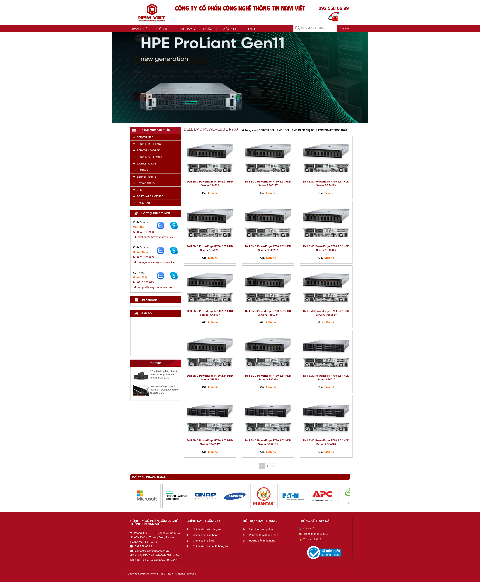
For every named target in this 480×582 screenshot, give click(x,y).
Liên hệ (251, 28)
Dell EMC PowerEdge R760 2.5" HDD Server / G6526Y (268, 248)
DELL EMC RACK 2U (296, 130)
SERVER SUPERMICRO (150, 156)
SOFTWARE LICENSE (149, 196)
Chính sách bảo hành (205, 534)
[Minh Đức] (174, 225)
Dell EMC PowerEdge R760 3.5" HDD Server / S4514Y (210, 442)
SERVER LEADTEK (147, 150)
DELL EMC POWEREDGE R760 (328, 130)
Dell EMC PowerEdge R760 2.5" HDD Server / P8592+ (268, 377)
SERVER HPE (144, 137)
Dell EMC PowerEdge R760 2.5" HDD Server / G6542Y (326, 248)
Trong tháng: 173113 (316, 533)
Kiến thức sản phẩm (261, 529)
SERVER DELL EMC (148, 143)
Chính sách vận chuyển (207, 529)
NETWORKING (145, 183)
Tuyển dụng (229, 28)
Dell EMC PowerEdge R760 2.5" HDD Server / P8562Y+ (268, 312)
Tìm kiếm (344, 28)
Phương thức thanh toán (263, 534)
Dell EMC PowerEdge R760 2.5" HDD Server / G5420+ (210, 248)
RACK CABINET (145, 202)
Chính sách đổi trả (203, 540)
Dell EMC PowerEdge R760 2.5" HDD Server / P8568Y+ (326, 312)
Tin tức (207, 28)
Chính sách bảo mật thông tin (210, 546)
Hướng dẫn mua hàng (262, 540)
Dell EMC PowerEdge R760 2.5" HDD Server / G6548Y (210, 312)
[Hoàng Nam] (174, 250)
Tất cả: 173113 (312, 539)
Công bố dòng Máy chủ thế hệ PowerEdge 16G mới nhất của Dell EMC (164, 374)
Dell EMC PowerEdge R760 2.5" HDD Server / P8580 (210, 377)
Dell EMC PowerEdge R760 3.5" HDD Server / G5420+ (326, 442)
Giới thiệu (163, 28)
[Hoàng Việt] (174, 275)
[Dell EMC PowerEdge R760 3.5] (326, 352)
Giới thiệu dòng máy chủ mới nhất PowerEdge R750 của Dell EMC (164, 389)
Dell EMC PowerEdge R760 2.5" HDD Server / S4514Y (268, 183)
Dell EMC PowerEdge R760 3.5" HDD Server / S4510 (326, 377)
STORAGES (143, 170)
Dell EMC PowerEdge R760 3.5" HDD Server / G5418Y (268, 442)
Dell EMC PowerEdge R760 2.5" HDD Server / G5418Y (326, 183)
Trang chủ (139, 28)
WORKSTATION (145, 163)
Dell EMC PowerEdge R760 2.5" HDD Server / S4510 (210, 183)
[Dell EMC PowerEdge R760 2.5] (210, 157)
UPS (138, 189)
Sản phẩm (185, 28)
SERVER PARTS (145, 176)
